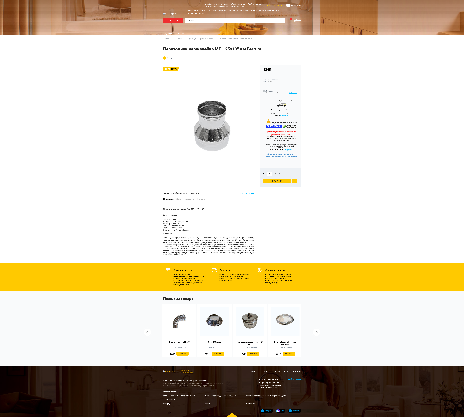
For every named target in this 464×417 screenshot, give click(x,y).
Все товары (246, 193)
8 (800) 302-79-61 (268, 379)
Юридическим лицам (269, 10)
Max (282, 411)
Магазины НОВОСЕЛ (218, 10)
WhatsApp (296, 411)
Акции (287, 371)
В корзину (277, 181)
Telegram (268, 411)
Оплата (254, 10)
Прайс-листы (181, 33)
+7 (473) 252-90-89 (269, 382)
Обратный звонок (274, 5)
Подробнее (284, 116)
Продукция (167, 33)
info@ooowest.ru (294, 379)
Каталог (174, 21)
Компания (266, 371)
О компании (193, 10)
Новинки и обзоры (197, 13)
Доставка (244, 10)
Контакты (233, 10)
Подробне (292, 93)
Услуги (204, 10)
